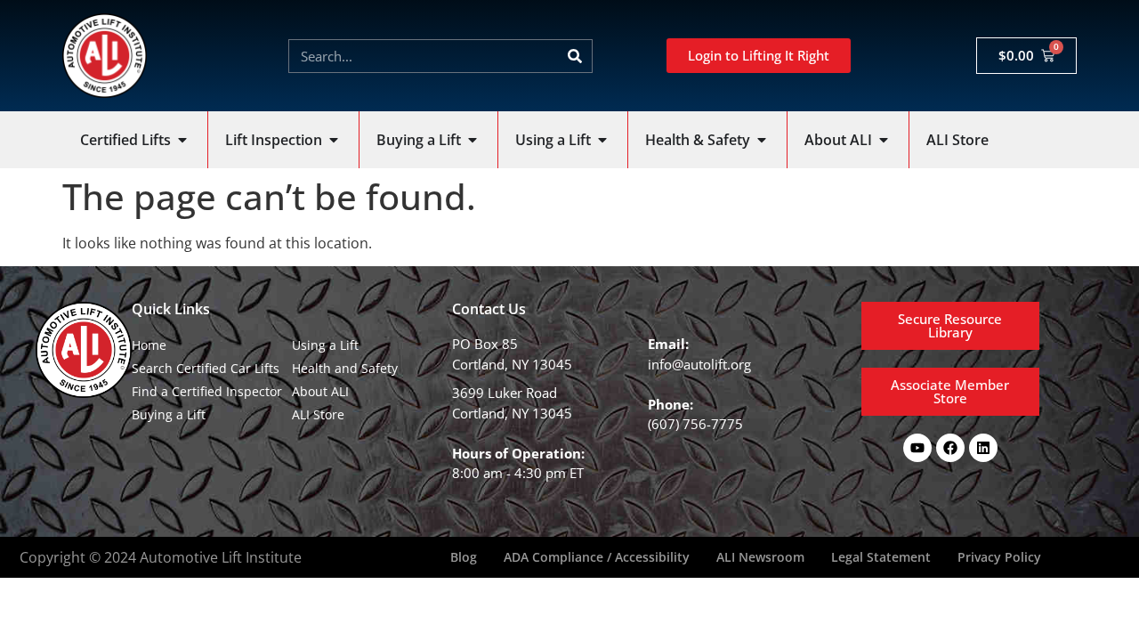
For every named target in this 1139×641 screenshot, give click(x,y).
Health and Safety (345, 368)
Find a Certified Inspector (207, 391)
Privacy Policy (999, 556)
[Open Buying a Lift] (472, 139)
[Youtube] (917, 448)
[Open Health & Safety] (762, 139)
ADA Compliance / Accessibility (597, 556)
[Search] (575, 56)
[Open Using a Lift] (602, 139)
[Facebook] (950, 448)
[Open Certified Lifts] (182, 139)
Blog (463, 556)
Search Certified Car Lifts (205, 368)
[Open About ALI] (883, 139)
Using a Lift (325, 345)
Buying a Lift (169, 414)
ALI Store (318, 414)
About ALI (320, 391)
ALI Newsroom (760, 556)
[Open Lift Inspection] (334, 139)
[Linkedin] (983, 448)
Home (149, 345)
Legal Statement (881, 556)
